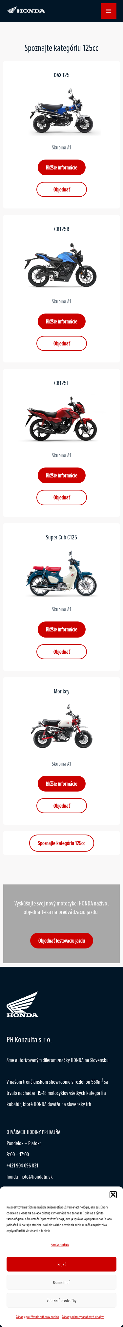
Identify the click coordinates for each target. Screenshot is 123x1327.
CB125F (61, 383)
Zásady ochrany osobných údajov (83, 1317)
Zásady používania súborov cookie (37, 1317)
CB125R (61, 229)
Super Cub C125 (61, 537)
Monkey (62, 691)
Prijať (61, 1264)
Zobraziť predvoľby (61, 1300)
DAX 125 (62, 75)
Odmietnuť (61, 1282)
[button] (113, 1194)
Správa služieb (60, 1245)
